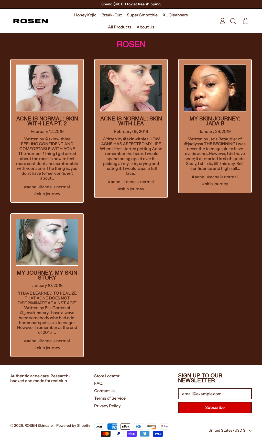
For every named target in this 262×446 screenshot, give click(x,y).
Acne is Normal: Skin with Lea (131, 121)
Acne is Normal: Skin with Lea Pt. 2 (47, 121)
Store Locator (106, 375)
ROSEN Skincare (38, 425)
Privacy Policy (107, 405)
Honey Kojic (85, 14)
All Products (120, 26)
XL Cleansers (175, 14)
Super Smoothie (142, 14)
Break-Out (112, 14)
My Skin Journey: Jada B (215, 121)
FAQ (98, 383)
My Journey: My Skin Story (47, 276)
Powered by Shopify (73, 425)
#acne (30, 186)
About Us (145, 26)
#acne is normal (54, 186)
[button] (232, 21)
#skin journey (47, 193)
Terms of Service (110, 398)
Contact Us (104, 390)
